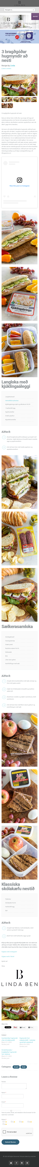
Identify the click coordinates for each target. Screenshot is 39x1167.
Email (3, 1102)
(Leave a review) (6, 68)
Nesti (23, 1067)
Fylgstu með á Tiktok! (8, 956)
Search (35, 16)
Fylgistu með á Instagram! (9, 951)
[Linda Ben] (19, 3)
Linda (12, 65)
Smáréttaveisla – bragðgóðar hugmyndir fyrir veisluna (9, 1052)
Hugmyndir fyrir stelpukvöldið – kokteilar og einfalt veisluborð (27, 1040)
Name (3, 1092)
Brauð (16, 1067)
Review (4, 1081)
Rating (4, 1119)
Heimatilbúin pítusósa (11, 400)
